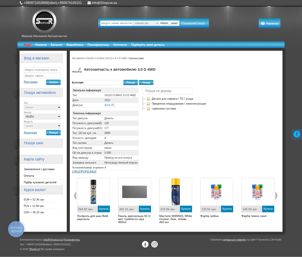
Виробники (75, 44)
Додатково (30, 132)
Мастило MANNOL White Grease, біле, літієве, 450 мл (175, 219)
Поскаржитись (98, 44)
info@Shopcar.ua (104, 3)
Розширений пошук (193, 23)
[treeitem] (169, 98)
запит (174, 23)
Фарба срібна (209, 216)
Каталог (56, 44)
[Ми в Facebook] (145, 244)
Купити (103, 208)
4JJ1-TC (110, 105)
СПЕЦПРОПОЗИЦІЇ (84, 171)
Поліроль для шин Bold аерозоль (92, 217)
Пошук (53, 132)
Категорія (77, 82)
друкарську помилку (234, 239)
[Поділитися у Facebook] (297, 134)
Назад (146, 82)
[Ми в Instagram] (154, 244)
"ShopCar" (34, 249)
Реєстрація (30, 81)
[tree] (176, 103)
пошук (164, 23)
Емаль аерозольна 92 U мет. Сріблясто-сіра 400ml (134, 219)
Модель (28, 121)
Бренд (27, 112)
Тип (26, 103)
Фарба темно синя (253, 216)
